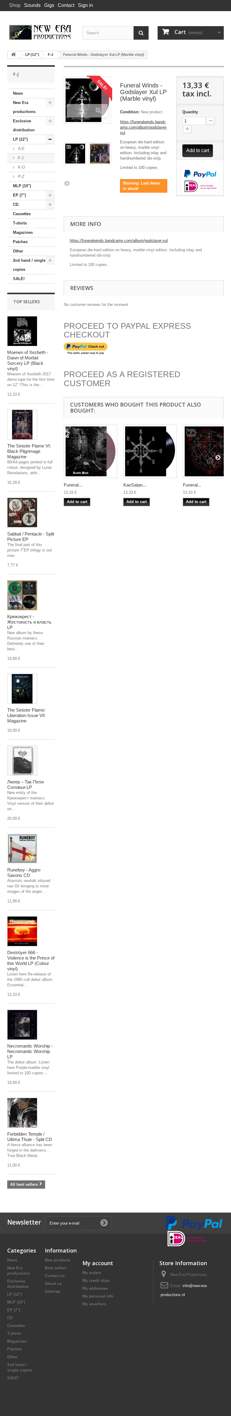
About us (53, 1283)
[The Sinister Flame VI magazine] (22, 425)
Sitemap (52, 1291)
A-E (21, 148)
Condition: (130, 112)
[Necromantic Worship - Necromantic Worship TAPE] (22, 1025)
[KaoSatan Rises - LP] (150, 451)
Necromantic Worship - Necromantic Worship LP (30, 1051)
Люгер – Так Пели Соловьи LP (25, 784)
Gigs (49, 5)
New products (57, 1260)
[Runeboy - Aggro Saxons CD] (22, 849)
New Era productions (24, 107)
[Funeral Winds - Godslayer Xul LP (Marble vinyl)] (75, 153)
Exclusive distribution (24, 125)
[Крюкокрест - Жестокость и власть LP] (22, 595)
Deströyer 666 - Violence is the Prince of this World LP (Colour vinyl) (30, 960)
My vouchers (94, 1304)
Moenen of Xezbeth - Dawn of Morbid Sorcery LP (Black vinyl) (27, 360)
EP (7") (19, 195)
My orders (91, 1273)
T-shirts (20, 223)
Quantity (190, 112)
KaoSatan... (134, 484)
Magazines (23, 232)
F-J (20, 158)
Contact (66, 5)
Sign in (85, 5)
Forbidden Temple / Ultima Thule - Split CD (29, 1136)
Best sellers (55, 1268)
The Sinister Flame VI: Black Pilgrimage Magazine (29, 451)
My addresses (95, 1288)
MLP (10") (22, 186)
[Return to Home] (13, 55)
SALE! (19, 278)
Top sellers (26, 301)
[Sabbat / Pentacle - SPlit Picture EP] (22, 513)
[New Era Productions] (40, 32)
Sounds (32, 5)
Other (18, 251)
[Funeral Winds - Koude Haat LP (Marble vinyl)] (90, 451)
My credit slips (96, 1280)
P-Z (20, 176)
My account (97, 1263)
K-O (21, 167)
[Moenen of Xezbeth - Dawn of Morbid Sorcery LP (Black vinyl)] (22, 331)
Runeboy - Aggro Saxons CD (23, 872)
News (18, 93)
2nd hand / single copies (29, 265)
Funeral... (73, 484)
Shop (14, 5)
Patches (20, 242)
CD (15, 204)
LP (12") (20, 139)
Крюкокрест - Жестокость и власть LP (29, 622)
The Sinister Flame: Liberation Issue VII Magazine (26, 715)
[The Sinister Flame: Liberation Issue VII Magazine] (22, 689)
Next (67, 183)
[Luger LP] (22, 761)
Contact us (55, 1276)
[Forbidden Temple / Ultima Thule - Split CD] (22, 1113)
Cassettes (22, 214)
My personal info (98, 1296)
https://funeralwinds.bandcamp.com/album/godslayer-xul (143, 127)
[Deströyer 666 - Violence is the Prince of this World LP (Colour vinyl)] (22, 931)
